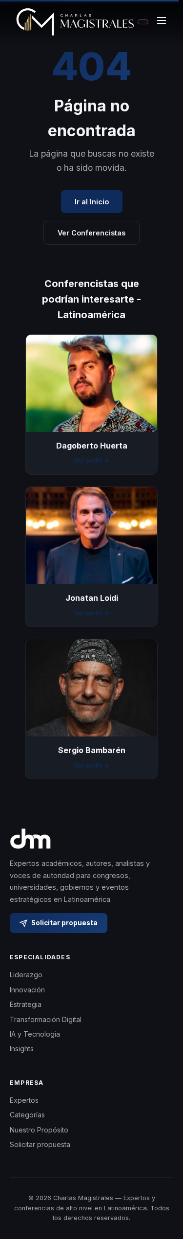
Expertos (24, 1100)
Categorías (27, 1115)
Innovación (27, 990)
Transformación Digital (45, 1019)
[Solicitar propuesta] (163, 1193)
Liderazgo (26, 974)
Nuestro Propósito (39, 1130)
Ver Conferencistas (91, 233)
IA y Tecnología (35, 1034)
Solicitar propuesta (64, 923)
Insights (22, 1048)
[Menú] (161, 22)
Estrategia (25, 1004)
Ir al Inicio (92, 202)
